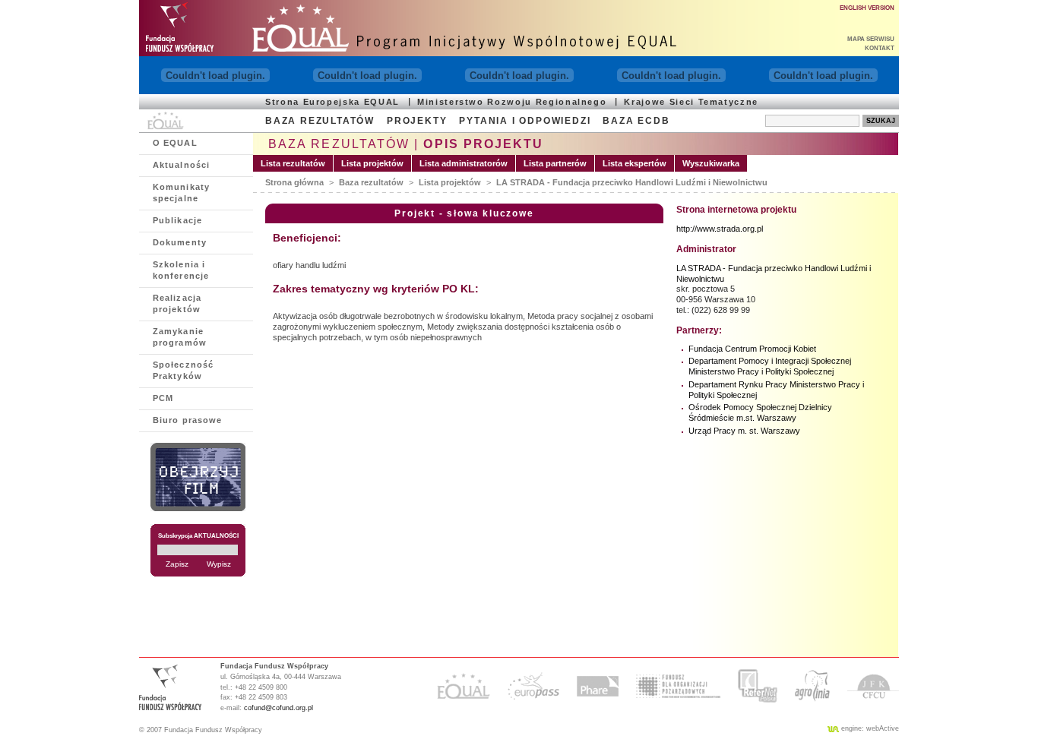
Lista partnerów (555, 163)
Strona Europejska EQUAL (332, 101)
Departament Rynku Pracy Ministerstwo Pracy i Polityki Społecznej (776, 390)
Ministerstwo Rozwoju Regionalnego (511, 101)
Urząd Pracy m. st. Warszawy (744, 430)
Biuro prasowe (187, 420)
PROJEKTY (417, 120)
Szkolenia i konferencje (181, 270)
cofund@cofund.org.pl (278, 708)
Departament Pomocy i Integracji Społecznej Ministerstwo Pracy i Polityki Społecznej (769, 366)
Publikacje (177, 220)
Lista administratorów (463, 163)
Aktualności (181, 164)
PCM (163, 398)
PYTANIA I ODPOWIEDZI (524, 120)
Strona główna (294, 182)
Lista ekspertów (634, 163)
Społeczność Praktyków (183, 370)
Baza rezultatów (371, 182)
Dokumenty (180, 242)
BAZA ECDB (636, 120)
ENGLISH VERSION (867, 8)
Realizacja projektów (177, 303)
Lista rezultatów (293, 163)
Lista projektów (372, 163)
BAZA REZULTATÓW (320, 120)
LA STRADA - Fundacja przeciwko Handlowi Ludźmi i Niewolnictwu (631, 182)
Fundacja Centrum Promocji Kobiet (752, 348)
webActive (882, 728)
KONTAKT (879, 48)
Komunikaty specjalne (181, 192)
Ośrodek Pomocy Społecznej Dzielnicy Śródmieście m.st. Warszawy (760, 412)
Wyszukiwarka (710, 163)
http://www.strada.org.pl (719, 228)
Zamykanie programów (180, 337)
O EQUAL (175, 142)
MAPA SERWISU (870, 39)
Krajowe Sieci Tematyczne (691, 101)
